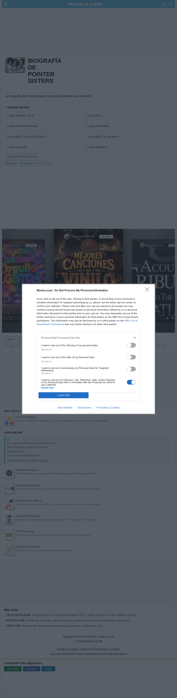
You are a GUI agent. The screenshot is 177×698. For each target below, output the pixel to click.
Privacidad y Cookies (108, 407)
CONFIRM (63, 395)
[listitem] (88, 337)
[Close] (148, 290)
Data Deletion (65, 407)
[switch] (131, 345)
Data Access (84, 407)
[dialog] (88, 349)
